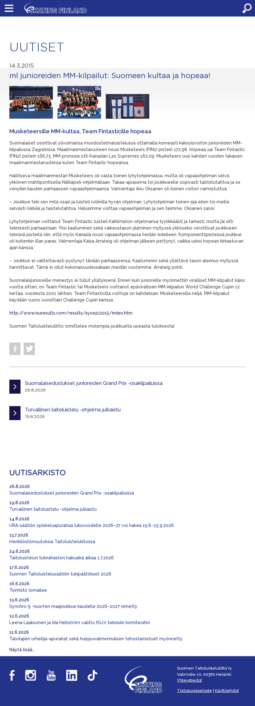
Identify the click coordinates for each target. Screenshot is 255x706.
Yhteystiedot (189, 680)
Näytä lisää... (22, 649)
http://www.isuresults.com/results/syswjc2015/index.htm (70, 312)
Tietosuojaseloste (194, 690)
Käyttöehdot (227, 690)
